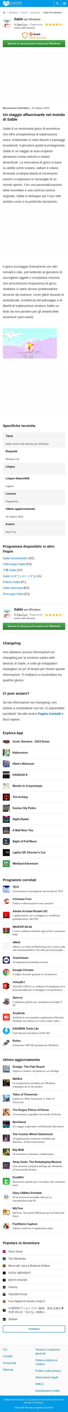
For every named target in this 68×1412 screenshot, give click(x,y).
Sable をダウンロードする (19, 576)
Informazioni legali (46, 1377)
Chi (5, 1349)
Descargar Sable (13, 594)
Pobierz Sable (11, 582)
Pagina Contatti (49, 713)
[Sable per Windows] (7, 23)
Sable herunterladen (15, 558)
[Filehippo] (12, 3)
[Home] (4, 12)
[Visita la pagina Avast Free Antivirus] (34, 35)
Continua (34, 1328)
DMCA (39, 1384)
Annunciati (9, 1363)
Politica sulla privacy (48, 1370)
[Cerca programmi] (57, 3)
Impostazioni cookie (47, 1390)
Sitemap (8, 1369)
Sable (27, 19)
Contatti (7, 1356)
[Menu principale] (64, 3)
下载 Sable (9, 570)
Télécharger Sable (14, 564)
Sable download (13, 587)
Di (21, 24)
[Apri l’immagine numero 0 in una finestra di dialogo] (30, 343)
